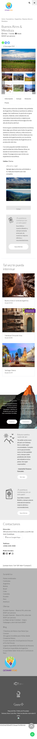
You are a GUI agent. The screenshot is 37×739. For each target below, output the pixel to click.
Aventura (6, 602)
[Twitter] (8, 42)
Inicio (3, 19)
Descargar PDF (9, 46)
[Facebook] (6, 42)
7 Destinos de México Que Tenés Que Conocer (15, 632)
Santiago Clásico (10, 370)
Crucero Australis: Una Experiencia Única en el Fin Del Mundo (18, 642)
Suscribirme (18, 247)
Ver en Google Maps (13, 537)
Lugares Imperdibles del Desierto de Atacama (18, 646)
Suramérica (10, 19)
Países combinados (9, 578)
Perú (4, 599)
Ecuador (6, 596)
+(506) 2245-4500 (9, 546)
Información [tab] (9, 99)
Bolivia (5, 586)
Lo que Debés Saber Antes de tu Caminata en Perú (18, 652)
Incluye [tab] (18, 99)
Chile (5, 591)
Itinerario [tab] (28, 99)
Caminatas (6, 581)
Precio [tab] (7, 103)
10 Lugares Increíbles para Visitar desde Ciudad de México (16, 637)
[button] (3, 83)
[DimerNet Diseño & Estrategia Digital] (18, 718)
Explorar (12, 422)
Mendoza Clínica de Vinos (13, 335)
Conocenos (25, 422)
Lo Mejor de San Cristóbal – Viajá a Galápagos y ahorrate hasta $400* (15, 621)
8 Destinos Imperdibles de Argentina (15, 648)
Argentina (18, 19)
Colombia (6, 594)
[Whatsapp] (3, 42)
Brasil (5, 589)
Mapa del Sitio (12, 711)
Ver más (22, 477)
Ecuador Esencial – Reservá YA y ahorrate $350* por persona (17, 616)
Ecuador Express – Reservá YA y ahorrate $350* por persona (17, 611)
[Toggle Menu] (34, 2)
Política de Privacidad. (23, 711)
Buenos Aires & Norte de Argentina (16, 301)
